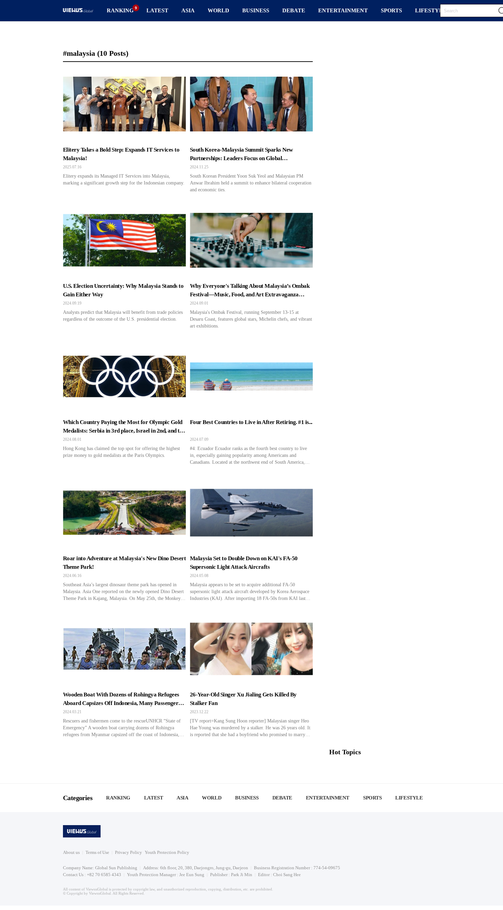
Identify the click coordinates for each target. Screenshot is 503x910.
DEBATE (293, 10)
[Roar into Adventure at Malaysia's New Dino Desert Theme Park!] (124, 539)
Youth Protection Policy (167, 852)
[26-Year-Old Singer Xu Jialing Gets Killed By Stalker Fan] (251, 676)
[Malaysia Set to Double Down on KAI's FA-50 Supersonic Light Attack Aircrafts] (251, 539)
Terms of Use (97, 852)
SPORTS (391, 10)
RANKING (120, 10)
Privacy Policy (128, 852)
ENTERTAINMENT (343, 10)
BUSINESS (255, 10)
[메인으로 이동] (78, 11)
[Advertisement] (384, 694)
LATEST (157, 10)
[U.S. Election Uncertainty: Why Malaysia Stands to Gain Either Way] (124, 267)
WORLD (218, 10)
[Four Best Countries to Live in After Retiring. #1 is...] (251, 403)
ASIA (188, 10)
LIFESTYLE (431, 10)
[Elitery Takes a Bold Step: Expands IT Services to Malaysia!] (124, 131)
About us (71, 852)
